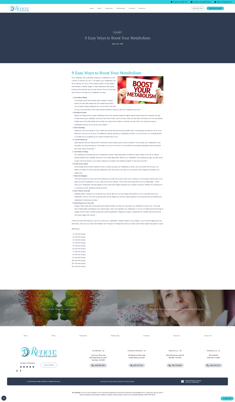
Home (26, 336)
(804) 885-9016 (100, 365)
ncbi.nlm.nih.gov (80, 234)
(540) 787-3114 (138, 365)
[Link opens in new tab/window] (17, 371)
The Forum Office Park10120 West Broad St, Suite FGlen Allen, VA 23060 (98, 357)
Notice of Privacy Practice (126, 381)
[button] (3, 398)
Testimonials (115, 336)
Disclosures (104, 381)
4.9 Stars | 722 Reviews (27, 363)
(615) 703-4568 (176, 365)
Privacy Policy (113, 381)
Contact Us (207, 336)
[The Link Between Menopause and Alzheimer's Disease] (176, 308)
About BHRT (117, 32)
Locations (146, 336)
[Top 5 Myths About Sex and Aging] (59, 308)
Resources (176, 336)
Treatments (83, 336)
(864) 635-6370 (215, 365)
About (53, 336)
